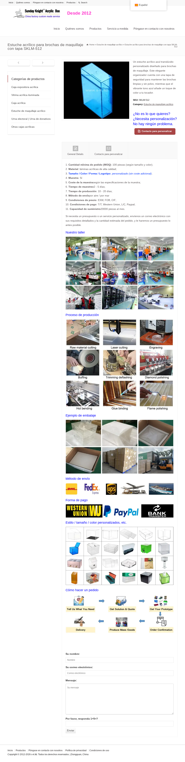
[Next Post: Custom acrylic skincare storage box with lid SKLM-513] (43, 63)
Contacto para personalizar (157, 131)
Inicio (11, 2)
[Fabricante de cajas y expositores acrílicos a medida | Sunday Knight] (36, 13)
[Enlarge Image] (96, 62)
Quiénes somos (23, 2)
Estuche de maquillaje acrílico (158, 104)
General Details (75, 154)
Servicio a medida (117, 28)
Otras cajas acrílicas (23, 126)
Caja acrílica (18, 102)
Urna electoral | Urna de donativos (31, 118)
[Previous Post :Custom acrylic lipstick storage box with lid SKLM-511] (19, 63)
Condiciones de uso (99, 750)
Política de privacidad (76, 750)
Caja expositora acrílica (24, 87)
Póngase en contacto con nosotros (48, 2)
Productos (71, 2)
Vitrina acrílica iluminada (25, 95)
